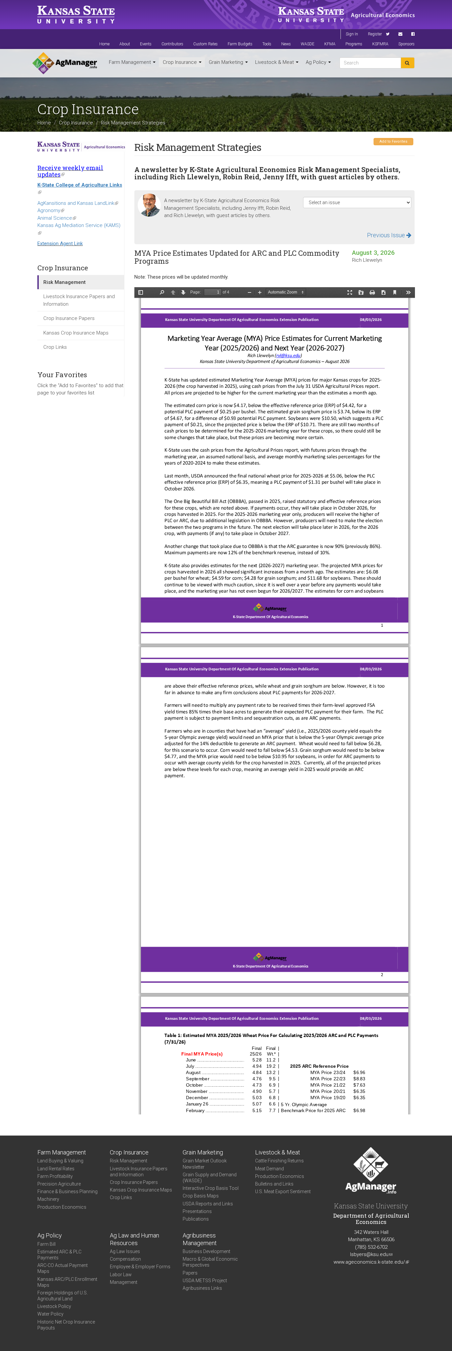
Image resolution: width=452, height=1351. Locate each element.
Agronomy (50, 210)
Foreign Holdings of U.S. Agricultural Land (62, 1295)
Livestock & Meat (275, 62)
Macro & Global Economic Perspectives (210, 1262)
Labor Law (121, 1274)
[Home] (64, 63)
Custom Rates (205, 44)
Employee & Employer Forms (140, 1266)
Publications (196, 1219)
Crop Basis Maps (201, 1195)
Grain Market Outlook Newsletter (205, 1163)
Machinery (48, 1199)
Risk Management (64, 282)
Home (104, 44)
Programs (353, 44)
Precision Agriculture (59, 1184)
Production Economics (61, 1207)
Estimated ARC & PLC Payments (59, 1254)
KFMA (330, 44)
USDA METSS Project (205, 1280)
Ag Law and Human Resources (134, 1239)
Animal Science (56, 218)
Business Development (206, 1251)
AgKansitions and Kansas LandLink (77, 203)
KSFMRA (380, 44)
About (124, 44)
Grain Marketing (227, 62)
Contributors (172, 44)
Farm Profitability (55, 1176)
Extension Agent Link (60, 244)
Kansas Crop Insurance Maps (76, 333)
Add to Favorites (393, 141)
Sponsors (406, 44)
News (286, 44)
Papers (190, 1273)
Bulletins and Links (274, 1184)
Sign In (352, 34)
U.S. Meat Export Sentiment (283, 1191)
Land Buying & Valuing (60, 1160)
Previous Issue (386, 235)
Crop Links (55, 347)
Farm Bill (46, 1244)
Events (146, 44)
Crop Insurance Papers (69, 318)
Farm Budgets (240, 44)
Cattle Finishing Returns (279, 1160)
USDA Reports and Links (208, 1203)
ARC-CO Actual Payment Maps (62, 1268)
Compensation (125, 1259)
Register (375, 34)
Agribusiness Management (200, 1239)
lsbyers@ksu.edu (371, 1254)
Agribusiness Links (202, 1288)
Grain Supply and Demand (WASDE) (210, 1177)
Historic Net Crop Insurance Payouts (66, 1324)
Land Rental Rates (55, 1168)
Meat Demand (269, 1168)
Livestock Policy (54, 1306)
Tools (266, 44)
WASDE (307, 44)
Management (123, 1282)
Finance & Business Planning (67, 1191)
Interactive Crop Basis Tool (211, 1188)
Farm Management (130, 62)
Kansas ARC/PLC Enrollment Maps (67, 1282)
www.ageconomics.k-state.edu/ (371, 1262)
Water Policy (50, 1314)
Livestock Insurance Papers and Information (79, 300)
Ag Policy (317, 62)
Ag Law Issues (125, 1251)
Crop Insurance (180, 62)
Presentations (197, 1211)
